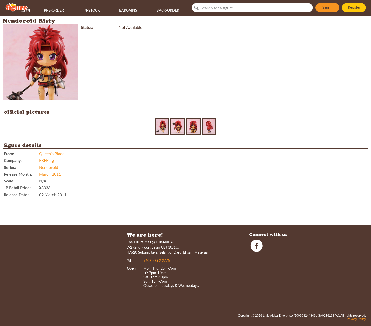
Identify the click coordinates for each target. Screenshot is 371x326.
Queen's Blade (51, 154)
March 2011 (50, 174)
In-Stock (91, 10)
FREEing (46, 161)
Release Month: (18, 174)
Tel (129, 261)
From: (9, 154)
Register (354, 7)
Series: (10, 168)
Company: (13, 161)
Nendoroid (48, 168)
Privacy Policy (356, 319)
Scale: (9, 181)
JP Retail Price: (17, 188)
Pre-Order (54, 10)
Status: (87, 27)
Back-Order (167, 10)
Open (131, 268)
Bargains (128, 10)
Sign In (327, 7)
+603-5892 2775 (156, 261)
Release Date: (16, 195)
